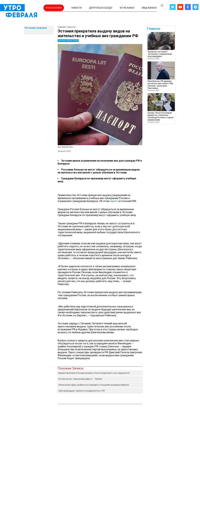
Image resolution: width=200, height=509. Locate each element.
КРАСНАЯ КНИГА (53, 8)
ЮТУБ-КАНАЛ (127, 8)
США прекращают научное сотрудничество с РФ (81, 391)
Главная (61, 27)
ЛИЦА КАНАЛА (149, 8)
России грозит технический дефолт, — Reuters (80, 379)
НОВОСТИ (76, 8)
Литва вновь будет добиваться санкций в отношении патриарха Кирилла (93, 385)
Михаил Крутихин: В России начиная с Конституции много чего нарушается (94, 373)
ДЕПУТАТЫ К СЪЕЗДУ (100, 8)
